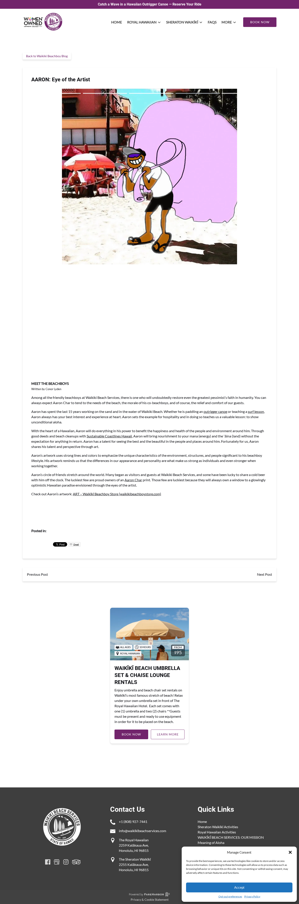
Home (116, 22)
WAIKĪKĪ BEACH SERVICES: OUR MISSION (231, 837)
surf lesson (256, 411)
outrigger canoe (215, 411)
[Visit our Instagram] (66, 862)
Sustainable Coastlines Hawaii (109, 436)
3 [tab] (151, 93)
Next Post (264, 574)
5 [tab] (244, 93)
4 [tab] (198, 93)
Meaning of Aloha (211, 842)
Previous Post (37, 574)
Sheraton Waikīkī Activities (218, 827)
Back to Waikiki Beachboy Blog (47, 56)
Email (76, 544)
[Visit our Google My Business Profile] (57, 862)
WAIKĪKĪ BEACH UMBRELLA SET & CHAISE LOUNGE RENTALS (147, 675)
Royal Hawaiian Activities (217, 832)
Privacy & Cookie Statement (150, 899)
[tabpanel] (149, 174)
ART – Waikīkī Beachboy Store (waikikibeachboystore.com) (117, 494)
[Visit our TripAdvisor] (76, 862)
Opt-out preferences (230, 896)
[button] (290, 852)
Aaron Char (133, 480)
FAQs (212, 22)
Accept (239, 887)
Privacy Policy (252, 896)
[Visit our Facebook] (47, 862)
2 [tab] (105, 93)
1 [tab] (59, 93)
